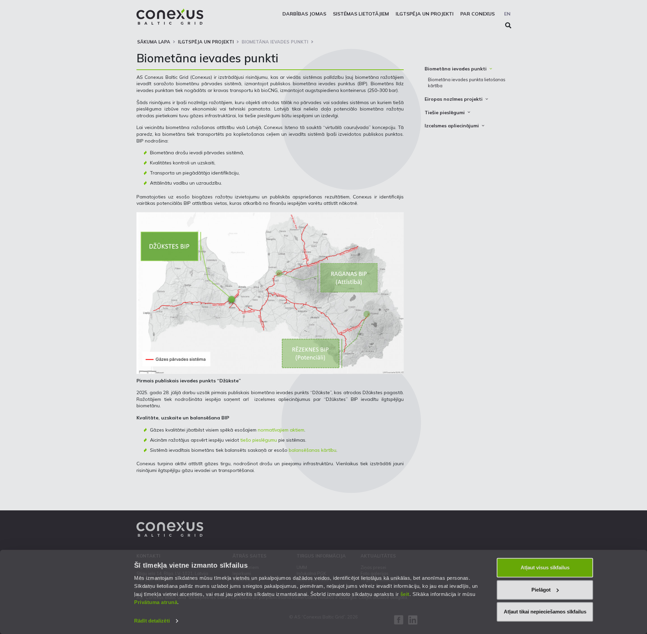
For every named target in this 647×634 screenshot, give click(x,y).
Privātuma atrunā (155, 602)
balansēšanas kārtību (312, 450)
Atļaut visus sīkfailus (545, 567)
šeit (404, 594)
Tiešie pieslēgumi (445, 112)
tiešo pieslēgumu (258, 440)
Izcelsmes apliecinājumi (452, 126)
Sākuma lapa (153, 41)
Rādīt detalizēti (152, 621)
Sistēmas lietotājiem (361, 14)
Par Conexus (477, 14)
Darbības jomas (304, 14)
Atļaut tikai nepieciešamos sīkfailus (545, 611)
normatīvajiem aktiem (281, 430)
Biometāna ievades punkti (275, 41)
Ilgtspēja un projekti (425, 14)
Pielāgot (541, 590)
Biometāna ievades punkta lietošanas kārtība (466, 82)
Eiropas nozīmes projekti (454, 99)
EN (507, 14)
